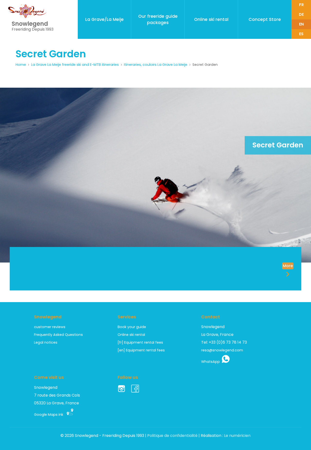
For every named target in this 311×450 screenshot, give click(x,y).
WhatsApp (211, 361)
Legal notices (45, 342)
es (301, 34)
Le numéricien (237, 435)
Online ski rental (131, 334)
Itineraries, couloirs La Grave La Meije (155, 64)
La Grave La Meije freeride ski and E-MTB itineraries (75, 64)
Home (21, 64)
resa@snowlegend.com (222, 350)
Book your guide (132, 326)
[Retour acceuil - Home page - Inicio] (27, 11)
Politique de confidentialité (172, 435)
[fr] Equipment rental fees (140, 342)
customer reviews (49, 326)
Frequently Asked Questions (58, 334)
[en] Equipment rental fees (141, 350)
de (301, 14)
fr (301, 5)
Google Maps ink (50, 414)
